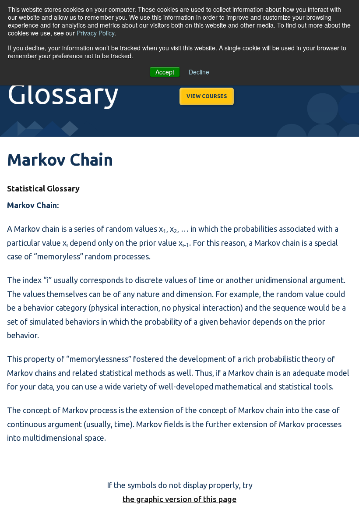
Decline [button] (199, 71)
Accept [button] (164, 71)
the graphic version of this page (179, 499)
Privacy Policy (95, 32)
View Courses (207, 96)
